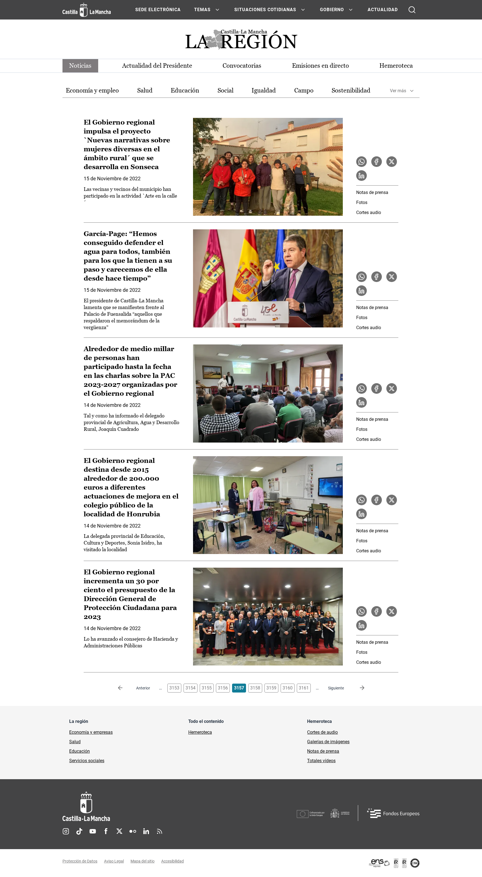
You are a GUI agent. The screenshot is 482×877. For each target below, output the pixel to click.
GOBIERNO (332, 9)
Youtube (92, 831)
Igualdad (264, 90)
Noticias (80, 65)
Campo (304, 90)
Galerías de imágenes (328, 741)
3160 (288, 688)
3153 (174, 688)
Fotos (361, 202)
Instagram (66, 831)
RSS (159, 831)
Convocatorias (242, 65)
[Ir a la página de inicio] (86, 10)
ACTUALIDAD (383, 9)
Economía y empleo (92, 90)
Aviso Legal (114, 861)
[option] (92, 91)
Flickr (132, 831)
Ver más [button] (398, 90)
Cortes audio (368, 212)
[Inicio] (138, 806)
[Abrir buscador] (412, 9)
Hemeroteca (396, 65)
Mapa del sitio (143, 861)
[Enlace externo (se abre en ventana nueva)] (394, 863)
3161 (304, 688)
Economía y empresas (91, 732)
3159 (271, 688)
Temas (202, 9)
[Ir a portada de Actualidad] (241, 41)
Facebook (106, 831)
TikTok (79, 831)
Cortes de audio (322, 732)
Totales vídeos (321, 760)
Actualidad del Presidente (157, 65)
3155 (207, 688)
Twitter (119, 831)
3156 (223, 688)
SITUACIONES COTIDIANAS (265, 9)
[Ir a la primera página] (124, 688)
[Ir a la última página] (357, 688)
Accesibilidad (172, 861)
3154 (190, 688)
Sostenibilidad (351, 90)
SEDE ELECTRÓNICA (158, 9)
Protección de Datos (79, 861)
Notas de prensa (372, 192)
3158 (255, 688)
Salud (145, 90)
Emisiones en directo (320, 65)
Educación (185, 90)
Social (225, 90)
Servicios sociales (86, 760)
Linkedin (146, 831)
